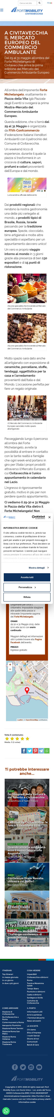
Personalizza (25, 587)
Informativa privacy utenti (38, 1099)
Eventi (11, 791)
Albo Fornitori (38, 1096)
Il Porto (31, 1008)
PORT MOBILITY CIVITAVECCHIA (27, 11)
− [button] (10, 669)
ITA (48, 3)
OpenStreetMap (32, 720)
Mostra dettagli (37, 567)
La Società (32, 1026)
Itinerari (7, 970)
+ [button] (10, 664)
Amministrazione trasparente (17, 1096)
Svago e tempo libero (17, 844)
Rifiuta (27, 597)
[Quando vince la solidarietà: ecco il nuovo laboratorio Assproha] (27, 849)
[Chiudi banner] (49, 517)
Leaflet (20, 720)
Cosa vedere (33, 970)
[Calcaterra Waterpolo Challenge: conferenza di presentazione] (27, 933)
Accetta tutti (27, 577)
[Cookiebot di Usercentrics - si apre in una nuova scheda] (33, 517)
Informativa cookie (27, 1102)
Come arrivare (10, 1008)
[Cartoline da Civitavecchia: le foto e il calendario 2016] (27, 821)
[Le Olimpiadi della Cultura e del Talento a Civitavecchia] (27, 793)
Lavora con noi (18, 1099)
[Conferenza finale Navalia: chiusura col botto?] (27, 877)
